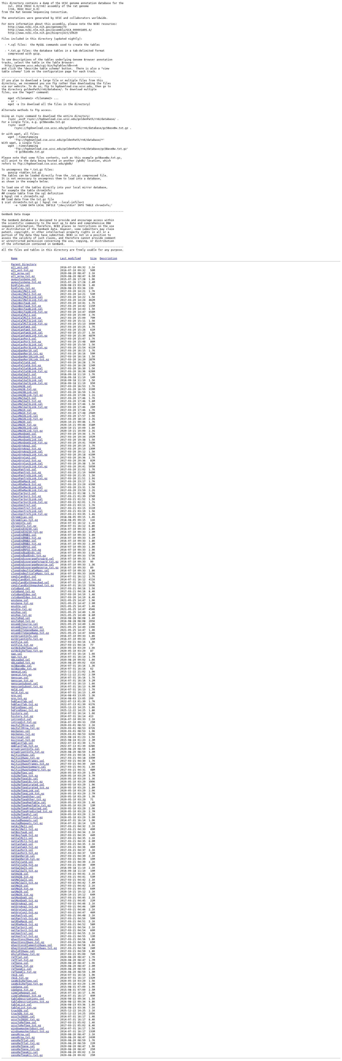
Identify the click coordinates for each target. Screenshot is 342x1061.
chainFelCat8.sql (23, 362)
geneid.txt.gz (21, 674)
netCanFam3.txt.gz (24, 847)
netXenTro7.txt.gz (24, 936)
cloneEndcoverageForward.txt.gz (35, 561)
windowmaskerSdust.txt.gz (30, 1031)
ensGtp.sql (19, 606)
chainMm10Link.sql (24, 415)
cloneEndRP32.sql (23, 546)
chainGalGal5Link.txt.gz (29, 383)
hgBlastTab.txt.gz (24, 704)
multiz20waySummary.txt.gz (31, 769)
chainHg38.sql (21, 386)
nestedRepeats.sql (24, 820)
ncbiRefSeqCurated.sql (27, 784)
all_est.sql (19, 267)
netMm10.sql (19, 885)
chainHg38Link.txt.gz (27, 395)
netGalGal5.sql (22, 867)
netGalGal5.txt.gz (24, 870)
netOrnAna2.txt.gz (24, 906)
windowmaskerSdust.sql (27, 1028)
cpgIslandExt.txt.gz (26, 579)
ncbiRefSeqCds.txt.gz (27, 781)
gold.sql (17, 689)
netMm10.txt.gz (22, 888)
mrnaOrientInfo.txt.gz (27, 751)
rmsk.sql (17, 974)
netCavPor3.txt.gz (24, 852)
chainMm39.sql (21, 421)
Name (14, 258)
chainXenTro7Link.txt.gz (29, 514)
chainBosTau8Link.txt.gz (29, 311)
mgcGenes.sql (20, 731)
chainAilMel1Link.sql (27, 297)
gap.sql (16, 653)
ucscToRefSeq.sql (23, 1022)
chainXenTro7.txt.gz (26, 508)
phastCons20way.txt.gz (27, 942)
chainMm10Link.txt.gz (27, 418)
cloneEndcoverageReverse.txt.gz (35, 567)
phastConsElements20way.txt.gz (34, 948)
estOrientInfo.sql (24, 635)
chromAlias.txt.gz (24, 520)
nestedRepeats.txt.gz (27, 823)
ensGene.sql (19, 600)
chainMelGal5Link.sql (27, 404)
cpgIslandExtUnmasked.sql (30, 582)
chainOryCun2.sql (23, 457)
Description (108, 258)
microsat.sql (20, 737)
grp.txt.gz (19, 698)
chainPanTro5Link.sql (27, 475)
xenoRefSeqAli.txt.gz (27, 1055)
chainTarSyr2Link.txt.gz (29, 502)
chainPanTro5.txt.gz (26, 472)
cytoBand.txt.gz (23, 591)
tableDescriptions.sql (27, 998)
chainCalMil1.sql (23, 314)
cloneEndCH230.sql (24, 528)
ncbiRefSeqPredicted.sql (29, 808)
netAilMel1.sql (22, 826)
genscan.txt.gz (22, 680)
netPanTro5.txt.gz (24, 918)
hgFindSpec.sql (22, 707)
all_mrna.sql (20, 273)
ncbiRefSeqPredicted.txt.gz (31, 811)
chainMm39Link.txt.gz (27, 430)
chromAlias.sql (22, 517)
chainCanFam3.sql (23, 326)
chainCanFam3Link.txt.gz (29, 335)
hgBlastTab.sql (22, 701)
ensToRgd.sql (20, 618)
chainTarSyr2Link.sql (27, 499)
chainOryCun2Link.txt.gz (29, 466)
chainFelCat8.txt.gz (26, 365)
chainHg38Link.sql (24, 392)
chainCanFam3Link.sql (27, 332)
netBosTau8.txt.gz (24, 835)
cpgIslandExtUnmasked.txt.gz (32, 585)
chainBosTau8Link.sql (27, 308)
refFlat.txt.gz (22, 960)
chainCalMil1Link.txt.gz (29, 323)
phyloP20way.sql (23, 951)
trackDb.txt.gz (22, 1013)
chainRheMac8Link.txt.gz (29, 490)
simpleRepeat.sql (23, 992)
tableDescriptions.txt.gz (30, 1001)
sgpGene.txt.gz (22, 989)
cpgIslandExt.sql (23, 576)
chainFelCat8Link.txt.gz (29, 371)
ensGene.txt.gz (22, 603)
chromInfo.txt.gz (23, 525)
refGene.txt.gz (22, 965)
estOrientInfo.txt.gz (27, 638)
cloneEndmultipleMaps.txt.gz (32, 573)
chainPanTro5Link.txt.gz (29, 478)
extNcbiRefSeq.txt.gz (27, 650)
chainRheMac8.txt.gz (26, 484)
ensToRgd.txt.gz (23, 621)
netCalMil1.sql (22, 838)
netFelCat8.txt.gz (24, 864)
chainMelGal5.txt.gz (26, 401)
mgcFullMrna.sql (23, 725)
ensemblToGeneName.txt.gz (30, 632)
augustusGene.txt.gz (26, 282)
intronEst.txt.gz (23, 722)
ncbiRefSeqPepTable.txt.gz (31, 805)
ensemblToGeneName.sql (27, 630)
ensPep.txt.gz (21, 615)
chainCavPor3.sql (23, 338)
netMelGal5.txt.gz (24, 882)
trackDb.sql (19, 1010)
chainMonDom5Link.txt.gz (29, 442)
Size (93, 258)
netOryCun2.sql (22, 909)
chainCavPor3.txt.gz (26, 341)
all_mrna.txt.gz (23, 276)
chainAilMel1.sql (23, 291)
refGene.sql (19, 963)
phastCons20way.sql (25, 939)
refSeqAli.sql (21, 968)
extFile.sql (19, 641)
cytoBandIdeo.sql (23, 594)
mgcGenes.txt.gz (23, 734)
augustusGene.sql (23, 279)
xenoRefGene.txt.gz (25, 1049)
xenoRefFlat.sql (23, 1040)
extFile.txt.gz (22, 644)
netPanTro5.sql (22, 915)
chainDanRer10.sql (24, 350)
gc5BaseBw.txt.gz (23, 668)
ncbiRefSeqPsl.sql (24, 814)
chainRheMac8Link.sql (27, 487)
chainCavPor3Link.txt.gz (29, 347)
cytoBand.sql (20, 588)
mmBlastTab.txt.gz (24, 745)
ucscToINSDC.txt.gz (25, 1019)
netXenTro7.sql (22, 933)
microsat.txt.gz (23, 740)
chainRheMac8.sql (23, 481)
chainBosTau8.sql (23, 302)
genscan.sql (19, 677)
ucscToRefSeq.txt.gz (26, 1025)
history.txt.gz (22, 716)
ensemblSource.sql (24, 624)
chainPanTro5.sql (23, 469)
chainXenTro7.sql (23, 505)
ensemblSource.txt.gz (27, 627)
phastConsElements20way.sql (31, 945)
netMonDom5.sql (22, 897)
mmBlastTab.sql (22, 742)
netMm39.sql (19, 891)
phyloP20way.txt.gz (25, 954)
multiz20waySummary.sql (28, 766)
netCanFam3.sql (22, 844)
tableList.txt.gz (23, 1007)
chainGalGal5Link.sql (27, 380)
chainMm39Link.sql (24, 427)
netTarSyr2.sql (22, 927)
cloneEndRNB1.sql (23, 534)
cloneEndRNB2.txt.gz (26, 543)
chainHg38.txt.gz (23, 389)
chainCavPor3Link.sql (27, 344)
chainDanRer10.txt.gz (27, 353)
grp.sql (16, 695)
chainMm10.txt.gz (23, 412)
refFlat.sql (19, 957)
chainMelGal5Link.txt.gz (29, 407)
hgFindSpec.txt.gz (24, 710)
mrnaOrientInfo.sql (25, 748)
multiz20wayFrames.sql (27, 760)
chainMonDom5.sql (23, 433)
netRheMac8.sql (22, 921)
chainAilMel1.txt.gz (26, 294)
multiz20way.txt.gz (25, 757)
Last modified (70, 258)
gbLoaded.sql (20, 659)
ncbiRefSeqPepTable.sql (28, 802)
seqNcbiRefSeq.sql (24, 980)
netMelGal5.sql (22, 879)
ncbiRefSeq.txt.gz (24, 775)
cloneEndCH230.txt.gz (27, 531)
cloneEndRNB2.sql (23, 540)
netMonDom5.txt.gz (24, 900)
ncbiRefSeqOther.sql (26, 796)
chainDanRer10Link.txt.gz (30, 359)
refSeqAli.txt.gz (23, 971)
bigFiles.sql (20, 285)
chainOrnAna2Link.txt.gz (29, 454)
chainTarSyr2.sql (23, 493)
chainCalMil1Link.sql (27, 320)
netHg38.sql (19, 873)
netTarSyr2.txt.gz (24, 930)
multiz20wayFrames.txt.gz (30, 763)
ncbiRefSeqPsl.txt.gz (27, 817)
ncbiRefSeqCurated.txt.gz (30, 787)
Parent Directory (23, 264)
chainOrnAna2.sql (23, 445)
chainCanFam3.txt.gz (26, 329)
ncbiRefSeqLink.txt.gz (27, 793)
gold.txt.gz (19, 692)
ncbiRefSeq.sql (22, 772)
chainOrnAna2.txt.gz (26, 448)
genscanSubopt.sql (24, 683)
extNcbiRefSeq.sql (24, 647)
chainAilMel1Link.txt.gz (29, 299)
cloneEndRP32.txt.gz (26, 549)
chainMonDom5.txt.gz (26, 436)
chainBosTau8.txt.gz (26, 305)
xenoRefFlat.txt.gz (25, 1043)
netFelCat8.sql (22, 861)
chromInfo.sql (21, 522)
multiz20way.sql (23, 754)
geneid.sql (19, 671)
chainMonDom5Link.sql (27, 439)
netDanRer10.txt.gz (25, 858)
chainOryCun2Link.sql (27, 463)
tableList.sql (21, 1004)
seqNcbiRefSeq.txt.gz (27, 983)
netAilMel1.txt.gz (24, 829)
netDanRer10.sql (23, 855)
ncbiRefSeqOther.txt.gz (28, 799)
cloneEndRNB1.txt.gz (26, 537)
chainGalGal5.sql (23, 374)
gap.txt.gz (19, 656)
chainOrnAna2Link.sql (27, 451)
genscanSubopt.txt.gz (27, 686)
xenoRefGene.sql (23, 1046)
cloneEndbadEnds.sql (26, 552)
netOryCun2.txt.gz (24, 912)
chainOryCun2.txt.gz (26, 460)
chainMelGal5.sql (23, 398)
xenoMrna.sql (20, 1034)
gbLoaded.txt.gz (23, 662)
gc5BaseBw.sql (21, 665)
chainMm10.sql (21, 410)
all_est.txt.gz (22, 270)
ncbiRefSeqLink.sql (25, 790)
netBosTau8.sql (22, 832)
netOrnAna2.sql (22, 903)
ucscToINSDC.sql (23, 1016)
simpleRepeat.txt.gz (26, 995)
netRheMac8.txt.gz (24, 924)
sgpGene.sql (19, 986)
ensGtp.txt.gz (21, 609)
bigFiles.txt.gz (23, 288)
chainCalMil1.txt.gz (26, 317)
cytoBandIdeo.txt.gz (26, 597)
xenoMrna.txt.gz (23, 1037)
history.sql (19, 713)
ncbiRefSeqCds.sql (24, 778)
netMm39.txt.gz (22, 894)
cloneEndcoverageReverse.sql (32, 564)
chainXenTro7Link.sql (27, 511)
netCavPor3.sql (22, 850)
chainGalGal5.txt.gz (26, 377)
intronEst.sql (21, 719)
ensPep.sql (19, 612)
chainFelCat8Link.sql (27, 368)
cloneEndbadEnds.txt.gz (28, 555)
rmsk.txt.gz (19, 977)
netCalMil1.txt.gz (24, 841)
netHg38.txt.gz (22, 876)
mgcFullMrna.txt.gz (25, 728)
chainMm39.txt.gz (23, 424)
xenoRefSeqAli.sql (24, 1052)
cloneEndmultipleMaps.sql (30, 570)
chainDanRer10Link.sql (27, 356)
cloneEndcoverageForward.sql (32, 558)
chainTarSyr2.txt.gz (26, 496)
